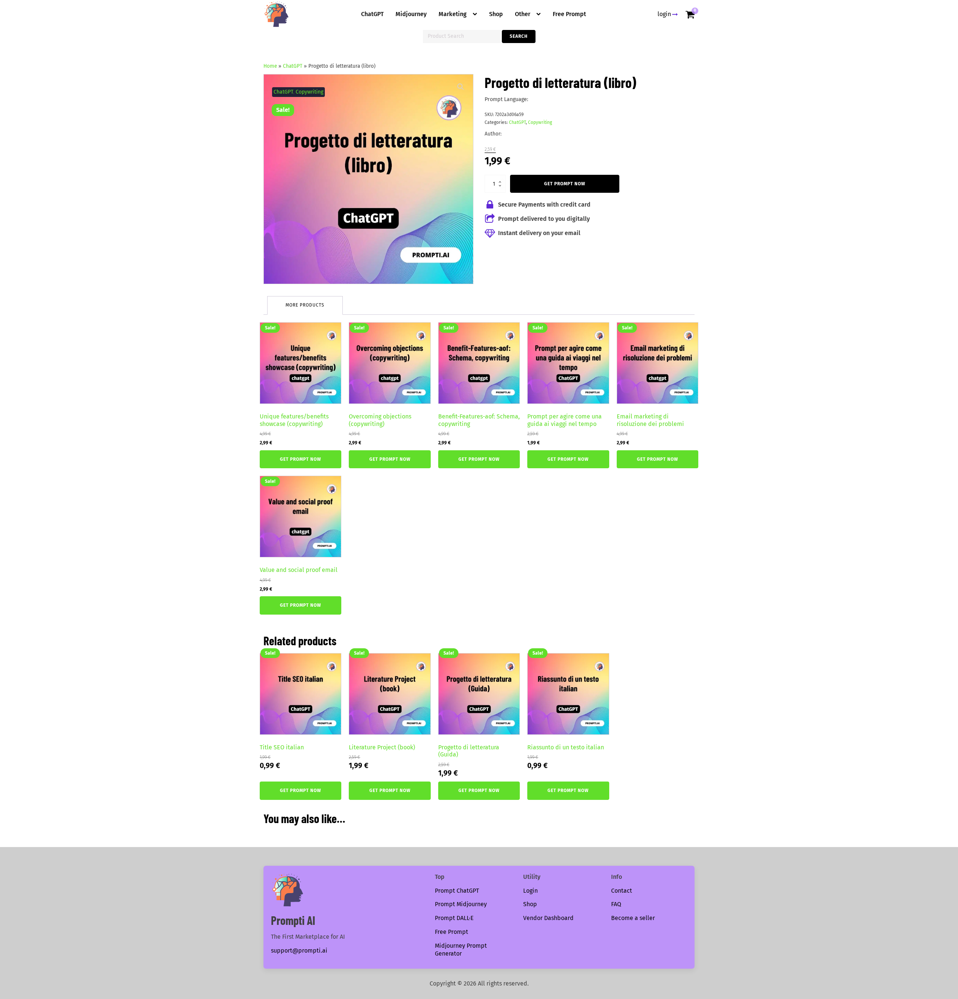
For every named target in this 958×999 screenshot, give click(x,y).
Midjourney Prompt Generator (461, 949)
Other (522, 14)
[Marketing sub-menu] (476, 14)
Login (530, 890)
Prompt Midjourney (461, 904)
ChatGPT (372, 14)
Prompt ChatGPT (457, 890)
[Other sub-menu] (540, 14)
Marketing (453, 14)
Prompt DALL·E (454, 918)
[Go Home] (276, 14)
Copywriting (309, 92)
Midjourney (411, 14)
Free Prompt (569, 14)
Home (270, 66)
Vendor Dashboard (548, 918)
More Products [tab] (305, 305)
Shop (496, 14)
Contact (621, 890)
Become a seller (633, 918)
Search (519, 36)
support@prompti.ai (299, 950)
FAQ (616, 904)
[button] (460, 87)
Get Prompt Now (564, 183)
